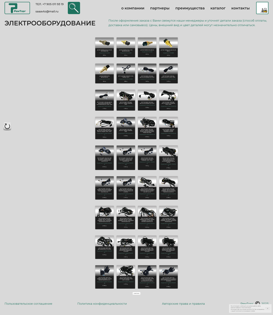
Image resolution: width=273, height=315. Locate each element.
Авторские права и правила (183, 303)
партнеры (159, 8)
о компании (132, 8)
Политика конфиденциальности (102, 303)
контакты (240, 8)
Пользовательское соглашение (28, 303)
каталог (218, 8)
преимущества (190, 8)
